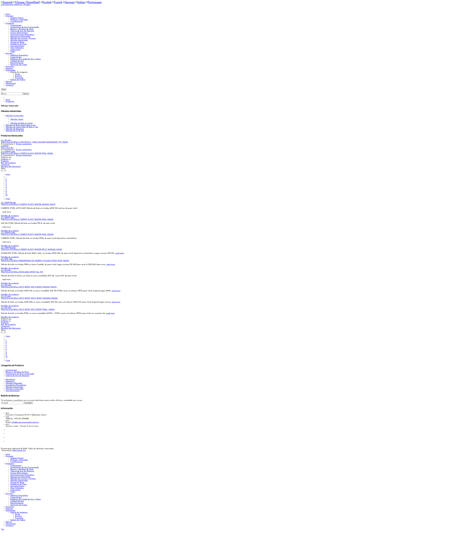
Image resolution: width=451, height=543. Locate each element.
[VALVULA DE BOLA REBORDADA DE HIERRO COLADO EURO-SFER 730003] (6, 259)
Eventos (18, 516)
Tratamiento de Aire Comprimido (20, 374)
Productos (10, 102)
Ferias (17, 514)
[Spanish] (7, 2)
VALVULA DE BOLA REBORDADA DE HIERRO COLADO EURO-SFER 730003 (35, 261)
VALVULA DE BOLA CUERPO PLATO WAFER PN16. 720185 (27, 153)
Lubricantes (15, 490)
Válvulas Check (16, 119)
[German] (69, 2)
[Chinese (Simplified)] (26, 2)
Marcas (9, 522)
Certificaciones (16, 462)
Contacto (10, 526)
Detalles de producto (10, 216)
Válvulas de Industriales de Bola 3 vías (22, 127)
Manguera (10, 381)
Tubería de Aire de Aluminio (17, 376)
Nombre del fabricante (11, 167)
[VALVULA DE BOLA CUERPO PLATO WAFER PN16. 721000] (7, 218)
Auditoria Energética (19, 496)
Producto (5, 161)
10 (6, 195)
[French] (57, 2)
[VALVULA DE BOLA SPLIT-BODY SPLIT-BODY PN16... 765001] (6, 308)
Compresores (11, 370)
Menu (4, 89)
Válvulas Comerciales (14, 116)
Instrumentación (17, 486)
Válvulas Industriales (19, 481)
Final (8, 199)
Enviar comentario (24, 144)
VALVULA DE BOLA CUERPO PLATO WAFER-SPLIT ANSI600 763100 (31, 250)
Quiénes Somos (16, 458)
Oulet (12, 492)
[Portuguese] (94, 2)
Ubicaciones (11, 524)
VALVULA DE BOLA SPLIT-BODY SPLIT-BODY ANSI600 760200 (29, 298)
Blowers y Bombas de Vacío (17, 372)
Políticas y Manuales (19, 460)
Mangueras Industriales (20, 477)
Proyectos (10, 507)
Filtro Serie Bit (7, 148)
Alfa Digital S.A (19, 451)
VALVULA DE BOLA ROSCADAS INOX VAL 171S (22, 272)
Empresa (9, 456)
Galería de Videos (17, 520)
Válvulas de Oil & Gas (15, 131)
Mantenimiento (16, 503)
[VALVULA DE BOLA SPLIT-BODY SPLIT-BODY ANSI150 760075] (6, 285)
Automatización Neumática (22, 475)
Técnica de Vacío (17, 482)
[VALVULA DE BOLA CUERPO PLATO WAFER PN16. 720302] (8, 233)
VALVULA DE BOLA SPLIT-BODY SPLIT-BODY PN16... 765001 (27, 310)
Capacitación (15, 497)
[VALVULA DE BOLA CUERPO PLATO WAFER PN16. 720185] (8, 152)
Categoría (5, 165)
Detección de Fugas (18, 505)
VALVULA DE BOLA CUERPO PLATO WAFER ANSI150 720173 (28, 204)
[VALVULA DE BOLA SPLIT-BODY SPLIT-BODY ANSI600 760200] (6, 296)
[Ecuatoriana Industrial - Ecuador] (16, 5)
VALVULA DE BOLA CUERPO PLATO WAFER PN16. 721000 (27, 219)
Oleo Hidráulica (17, 488)
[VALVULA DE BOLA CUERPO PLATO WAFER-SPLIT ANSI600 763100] (8, 248)
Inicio (8, 100)
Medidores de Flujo (18, 484)
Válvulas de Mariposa (15, 129)
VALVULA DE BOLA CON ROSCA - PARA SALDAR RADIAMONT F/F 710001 (34, 142)
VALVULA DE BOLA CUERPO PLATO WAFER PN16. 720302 (27, 234)
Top (2, 529)
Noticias (9, 509)
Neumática (10, 379)
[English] (46, 2)
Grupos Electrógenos (19, 473)
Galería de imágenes (18, 512)
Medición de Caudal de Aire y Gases (25, 499)
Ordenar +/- (6, 159)
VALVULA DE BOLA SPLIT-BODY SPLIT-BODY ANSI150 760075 (29, 287)
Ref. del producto (8, 163)
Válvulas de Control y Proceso (23, 479)
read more (119, 253)
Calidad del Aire (17, 501)
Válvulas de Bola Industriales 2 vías (21, 125)
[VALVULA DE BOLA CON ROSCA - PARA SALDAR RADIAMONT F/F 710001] (6, 140)
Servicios (9, 494)
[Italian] (80, 2)
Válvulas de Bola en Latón (21, 123)
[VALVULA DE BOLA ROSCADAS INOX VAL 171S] (6, 270)
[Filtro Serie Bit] (5, 146)
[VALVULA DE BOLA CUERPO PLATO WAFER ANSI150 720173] (8, 203)
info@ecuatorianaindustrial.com (25, 422)
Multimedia (10, 511)
